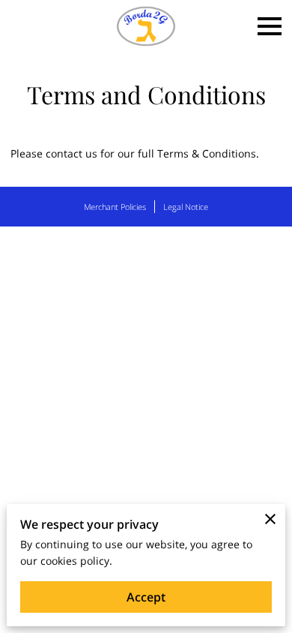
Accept (146, 597)
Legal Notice (185, 206)
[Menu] (270, 26)
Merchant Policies (115, 206)
